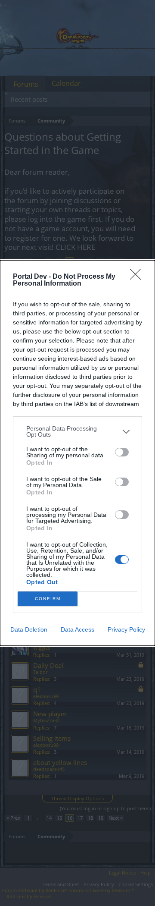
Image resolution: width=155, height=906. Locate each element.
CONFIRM (48, 598)
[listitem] (77, 431)
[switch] (122, 452)
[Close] (138, 277)
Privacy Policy (126, 629)
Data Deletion (28, 629)
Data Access (77, 629)
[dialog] (77, 453)
